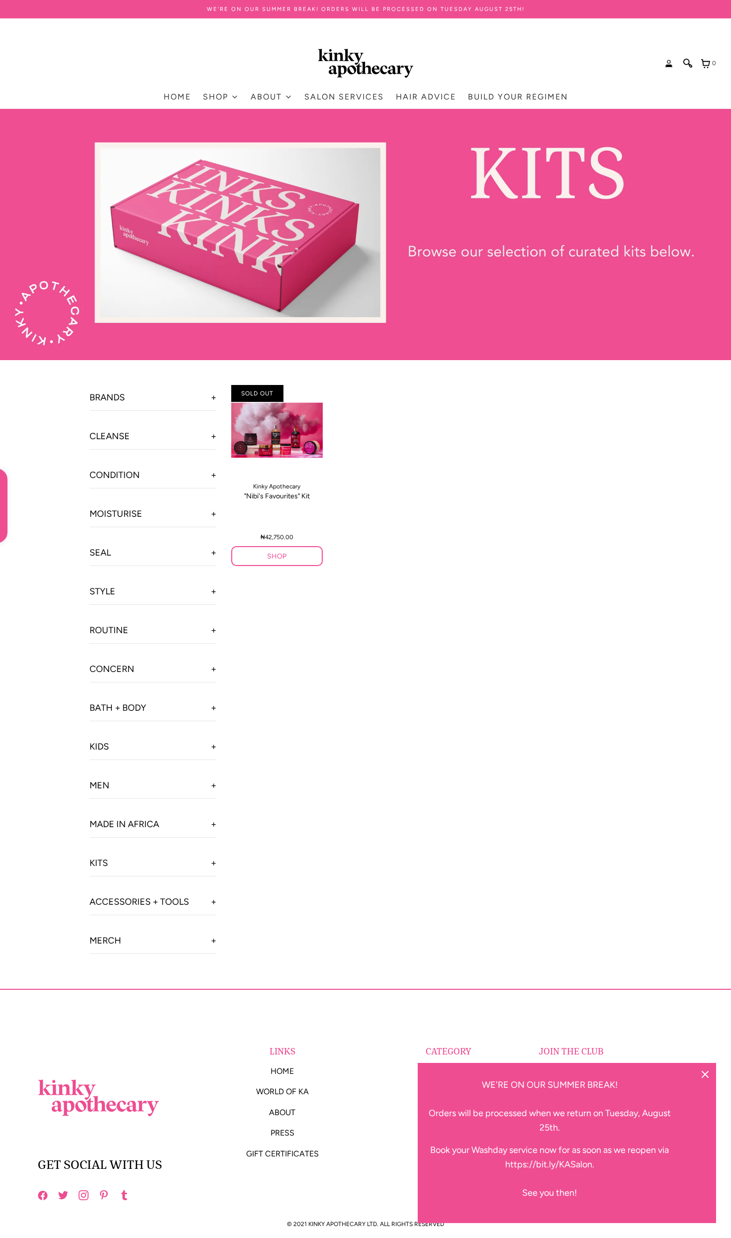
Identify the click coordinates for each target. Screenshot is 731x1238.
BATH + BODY (118, 707)
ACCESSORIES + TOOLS (139, 901)
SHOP (276, 556)
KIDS (99, 746)
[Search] (688, 63)
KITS (99, 862)
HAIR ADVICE (426, 96)
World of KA (282, 1091)
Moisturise (116, 513)
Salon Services (344, 96)
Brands (107, 397)
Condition (115, 475)
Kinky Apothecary (276, 486)
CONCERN (112, 669)
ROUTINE (109, 630)
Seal (100, 552)
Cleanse (110, 436)
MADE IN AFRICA (124, 824)
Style (102, 591)
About (282, 1112)
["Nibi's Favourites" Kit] (277, 430)
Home (177, 96)
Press (282, 1133)
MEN (99, 785)
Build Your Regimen (518, 96)
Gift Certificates (282, 1153)
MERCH (105, 940)
